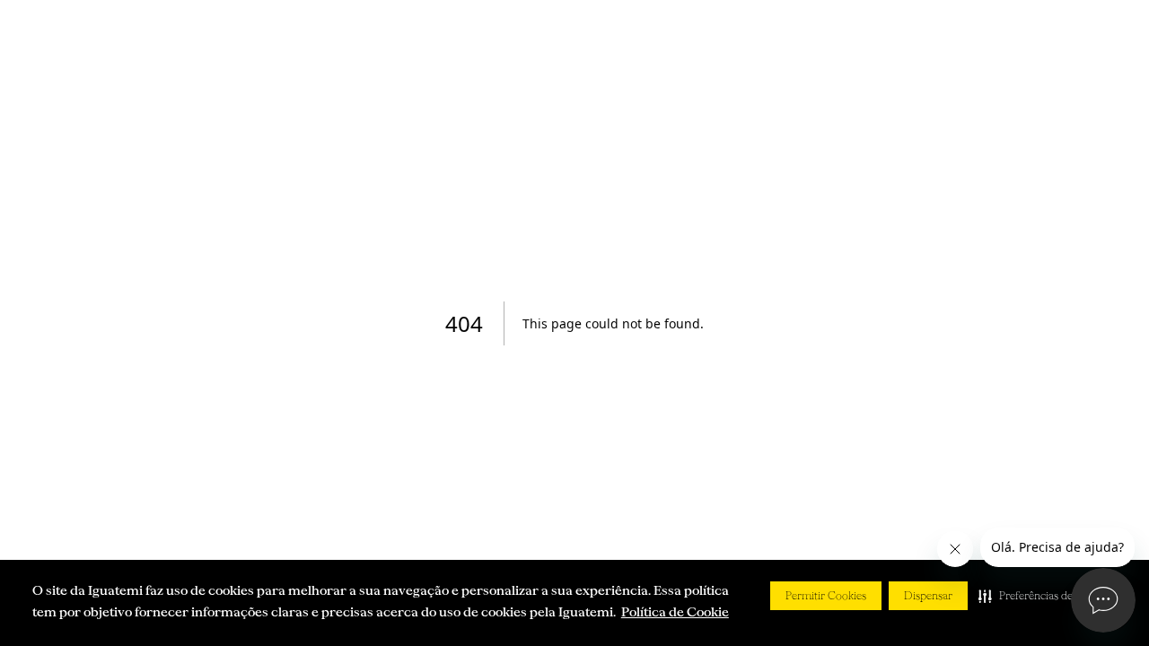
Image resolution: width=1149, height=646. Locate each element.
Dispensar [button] (928, 596)
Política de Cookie (675, 612)
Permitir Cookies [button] (825, 596)
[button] (1044, 595)
